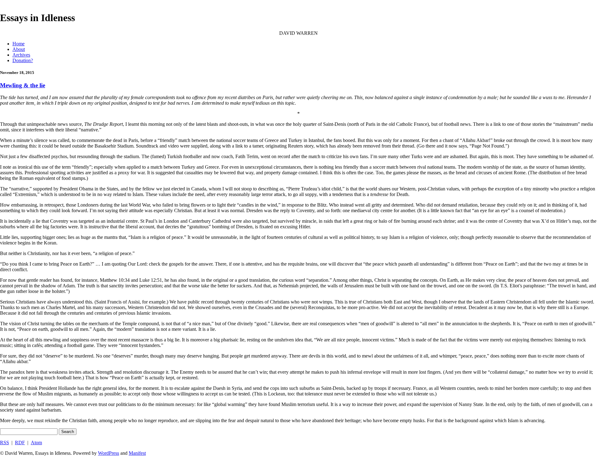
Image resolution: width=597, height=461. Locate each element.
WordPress (108, 453)
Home (18, 43)
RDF (20, 442)
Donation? (22, 60)
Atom (36, 442)
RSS (4, 442)
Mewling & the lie (22, 85)
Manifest (137, 453)
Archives (21, 54)
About (18, 49)
